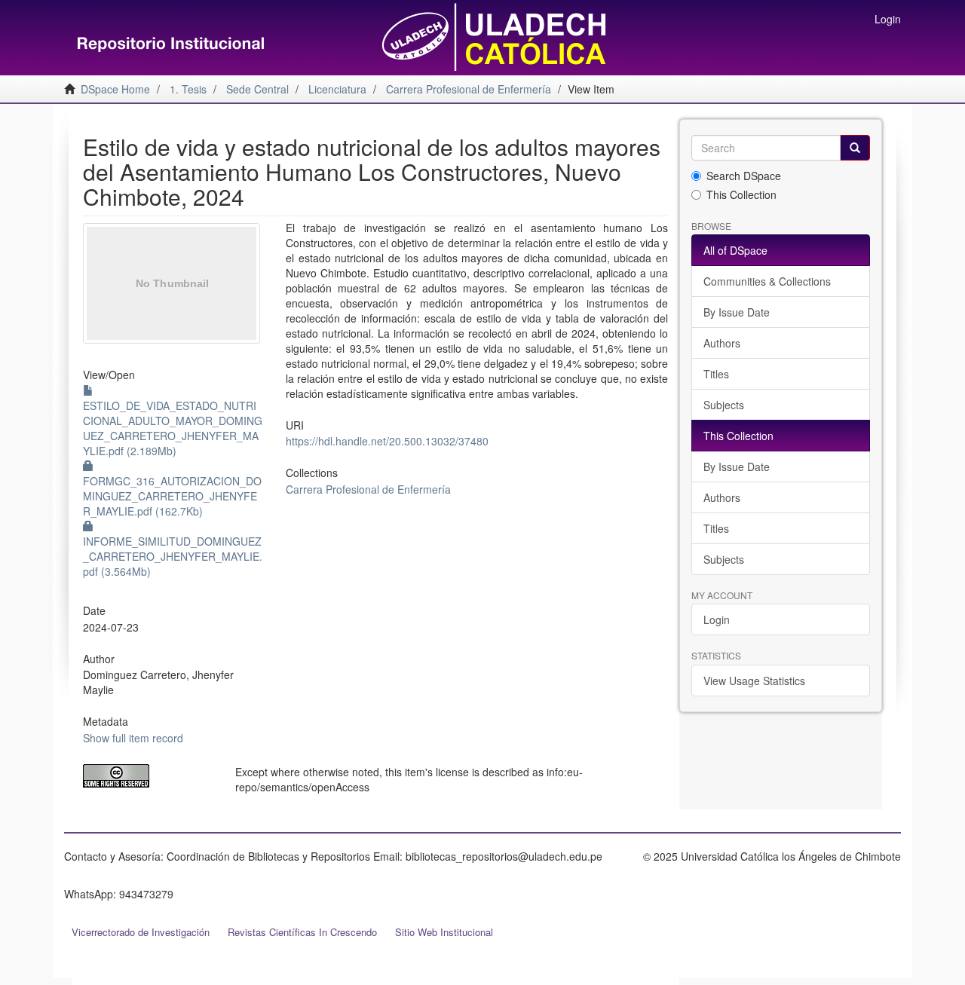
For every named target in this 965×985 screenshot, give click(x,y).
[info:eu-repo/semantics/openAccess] (148, 776)
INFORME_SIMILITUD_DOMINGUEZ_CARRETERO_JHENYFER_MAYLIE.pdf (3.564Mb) (172, 556)
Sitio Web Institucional (444, 932)
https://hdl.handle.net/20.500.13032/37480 (387, 440)
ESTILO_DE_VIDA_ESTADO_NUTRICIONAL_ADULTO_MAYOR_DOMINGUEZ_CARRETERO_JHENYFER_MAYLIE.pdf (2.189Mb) (172, 428)
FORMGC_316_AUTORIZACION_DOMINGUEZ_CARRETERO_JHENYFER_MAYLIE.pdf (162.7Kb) (172, 496)
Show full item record (133, 737)
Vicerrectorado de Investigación (141, 932)
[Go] (855, 148)
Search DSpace (743, 175)
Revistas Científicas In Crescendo (302, 932)
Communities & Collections (767, 281)
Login (716, 619)
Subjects (723, 404)
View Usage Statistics (754, 680)
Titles (716, 373)
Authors (721, 342)
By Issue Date (736, 312)
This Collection (741, 194)
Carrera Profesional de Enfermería (368, 489)
